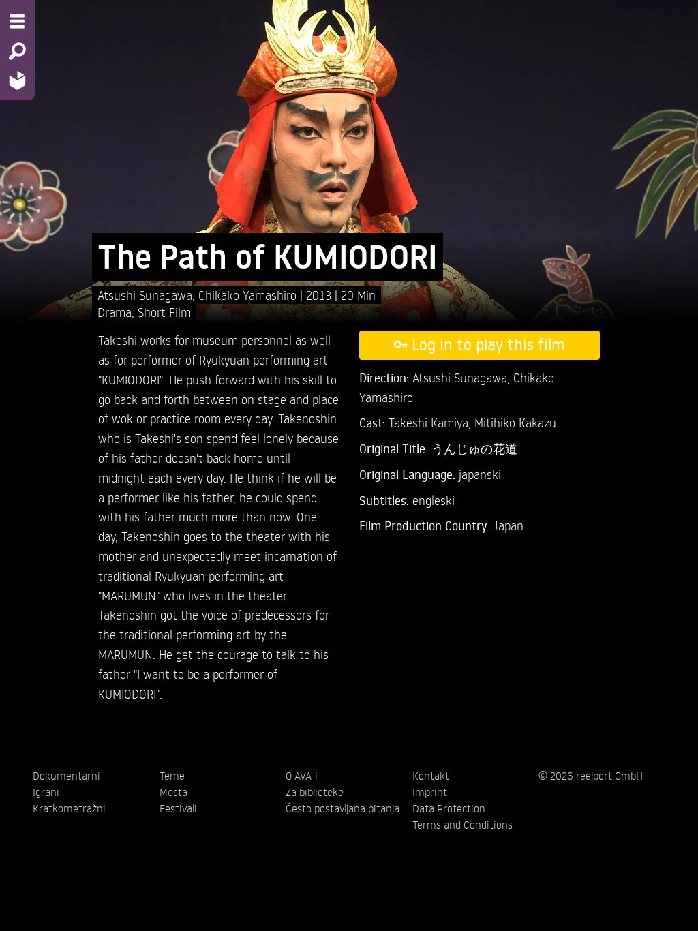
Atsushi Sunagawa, (147, 295)
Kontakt (430, 775)
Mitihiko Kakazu (515, 422)
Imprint (429, 792)
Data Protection (448, 808)
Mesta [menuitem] (173, 792)
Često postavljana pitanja (342, 808)
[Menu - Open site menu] (17, 21)
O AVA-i (302, 775)
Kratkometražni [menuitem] (69, 808)
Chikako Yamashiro (249, 295)
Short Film (164, 312)
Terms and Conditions (462, 824)
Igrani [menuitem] (46, 792)
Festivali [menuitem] (178, 808)
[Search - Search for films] (17, 51)
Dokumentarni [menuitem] (66, 775)
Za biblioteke (315, 792)
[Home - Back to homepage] (17, 80)
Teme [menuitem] (172, 775)
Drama (114, 312)
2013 (320, 295)
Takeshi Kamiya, (431, 422)
